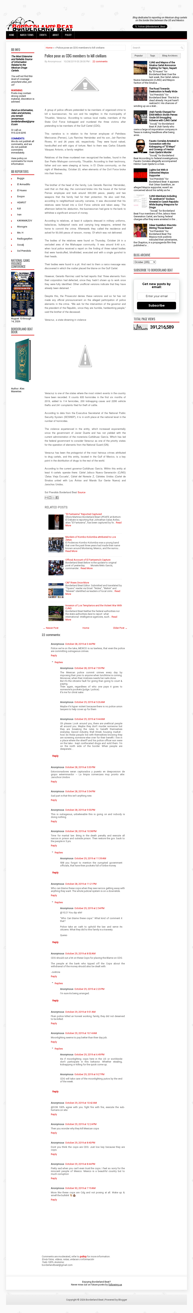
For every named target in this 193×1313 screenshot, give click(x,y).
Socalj (20, 244)
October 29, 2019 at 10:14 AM (81, 1033)
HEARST (21, 202)
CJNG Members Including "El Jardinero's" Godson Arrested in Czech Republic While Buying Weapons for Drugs (163, 202)
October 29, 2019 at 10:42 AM (81, 1102)
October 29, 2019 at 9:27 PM (89, 1074)
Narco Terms (27, 34)
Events (43, 34)
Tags (152, 55)
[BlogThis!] (50, 497)
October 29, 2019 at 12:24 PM (80, 1124)
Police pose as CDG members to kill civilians (75, 55)
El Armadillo (23, 184)
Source (82, 492)
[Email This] (46, 497)
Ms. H (20, 232)
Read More (71, 551)
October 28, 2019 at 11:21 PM (80, 883)
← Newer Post (50, 627)
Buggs (20, 178)
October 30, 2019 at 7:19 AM (80, 1188)
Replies (59, 662)
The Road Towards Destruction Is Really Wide (163, 90)
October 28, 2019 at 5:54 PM (80, 791)
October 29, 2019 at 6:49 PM (89, 1054)
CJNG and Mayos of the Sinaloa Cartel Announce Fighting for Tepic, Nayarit (163, 65)
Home (11, 34)
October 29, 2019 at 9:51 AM (80, 1011)
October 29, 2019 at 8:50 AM (80, 953)
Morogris (22, 226)
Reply (54, 655)
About (56, 34)
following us (115, 1284)
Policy (68, 34)
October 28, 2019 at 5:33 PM (80, 767)
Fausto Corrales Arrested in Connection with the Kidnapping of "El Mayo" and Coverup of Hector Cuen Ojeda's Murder (164, 146)
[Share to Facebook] (57, 497)
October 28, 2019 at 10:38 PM (80, 831)
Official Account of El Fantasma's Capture (87, 559)
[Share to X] (53, 497)
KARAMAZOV (24, 220)
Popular (139, 55)
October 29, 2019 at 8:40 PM (80, 1142)
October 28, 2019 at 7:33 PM (89, 668)
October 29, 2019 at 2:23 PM (89, 989)
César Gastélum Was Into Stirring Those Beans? (162, 226)
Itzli (19, 208)
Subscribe (157, 305)
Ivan (19, 214)
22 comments (100, 61)
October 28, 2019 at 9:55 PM (80, 809)
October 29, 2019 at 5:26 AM (89, 702)
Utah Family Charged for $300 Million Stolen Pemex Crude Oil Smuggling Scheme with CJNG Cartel (163, 116)
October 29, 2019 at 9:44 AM (89, 719)
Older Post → (120, 627)
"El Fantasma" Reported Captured (83, 514)
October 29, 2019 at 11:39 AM (90, 858)
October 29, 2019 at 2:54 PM (89, 908)
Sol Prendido (24, 250)
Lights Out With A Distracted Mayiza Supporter (159, 172)
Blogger (122, 1299)
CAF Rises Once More (77, 582)
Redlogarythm (24, 238)
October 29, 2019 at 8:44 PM (80, 1164)
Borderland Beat (94, 1299)
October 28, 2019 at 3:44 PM (80, 644)
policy (20, 158)
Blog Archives (170, 55)
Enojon (21, 196)
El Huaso (22, 190)
